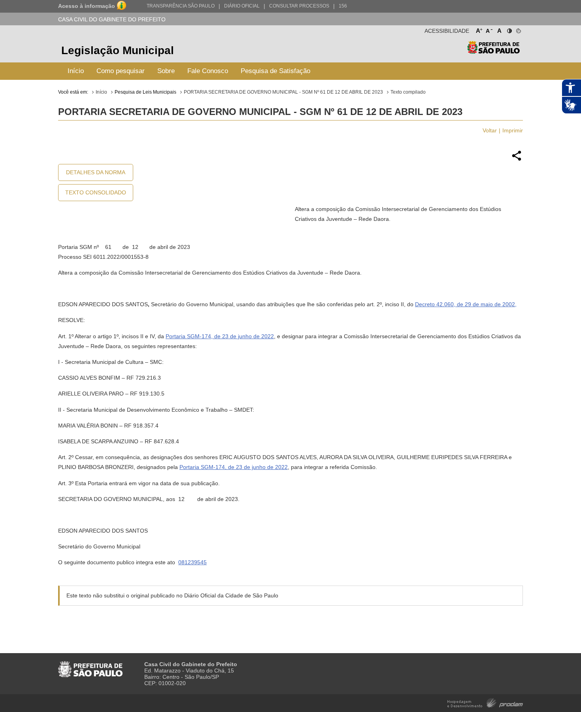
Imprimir (512, 130)
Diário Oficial (242, 6)
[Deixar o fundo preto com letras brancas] (509, 29)
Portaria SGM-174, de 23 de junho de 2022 (220, 336)
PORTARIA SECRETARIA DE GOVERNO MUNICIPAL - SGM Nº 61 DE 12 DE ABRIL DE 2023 (283, 92)
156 (343, 6)
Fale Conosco (207, 71)
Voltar (490, 130)
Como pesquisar (120, 71)
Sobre (166, 71)
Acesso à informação (86, 6)
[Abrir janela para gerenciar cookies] (518, 29)
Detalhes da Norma (95, 172)
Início (76, 71)
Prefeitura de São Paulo (493, 51)
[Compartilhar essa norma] (516, 159)
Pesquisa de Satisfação (275, 71)
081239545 (192, 562)
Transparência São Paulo (181, 6)
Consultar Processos (299, 6)
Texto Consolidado (95, 192)
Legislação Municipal (117, 50)
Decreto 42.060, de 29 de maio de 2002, (466, 304)
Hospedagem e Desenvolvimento (485, 702)
